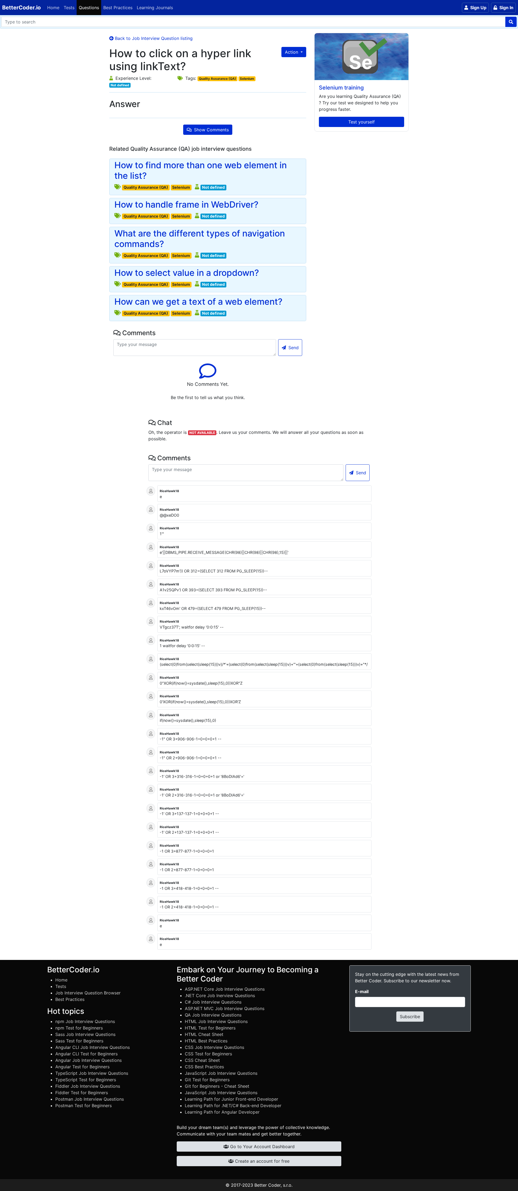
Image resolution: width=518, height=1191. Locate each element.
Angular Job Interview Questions (88, 1060)
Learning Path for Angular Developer (222, 1112)
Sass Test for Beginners (79, 1041)
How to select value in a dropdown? (186, 273)
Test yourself (361, 122)
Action (292, 52)
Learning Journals (155, 7)
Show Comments (211, 129)
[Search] (511, 22)
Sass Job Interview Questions (85, 1034)
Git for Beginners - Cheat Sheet (217, 1086)
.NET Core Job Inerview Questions (220, 995)
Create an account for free (261, 1161)
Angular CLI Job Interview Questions (92, 1047)
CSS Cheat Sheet (202, 1060)
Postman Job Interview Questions (89, 1099)
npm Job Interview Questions (85, 1021)
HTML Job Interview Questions (216, 1021)
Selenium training (341, 87)
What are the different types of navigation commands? (199, 238)
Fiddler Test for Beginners (81, 1092)
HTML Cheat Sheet (204, 1034)
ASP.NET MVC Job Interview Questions (224, 1008)
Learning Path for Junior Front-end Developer (231, 1099)
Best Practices (117, 7)
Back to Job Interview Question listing (153, 38)
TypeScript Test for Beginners (85, 1079)
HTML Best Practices (206, 1041)
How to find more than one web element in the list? (200, 170)
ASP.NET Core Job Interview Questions (225, 989)
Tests (69, 7)
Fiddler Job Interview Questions (87, 1086)
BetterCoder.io (21, 7)
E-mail (362, 991)
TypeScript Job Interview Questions (91, 1073)
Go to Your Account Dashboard (262, 1146)
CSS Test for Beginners (208, 1053)
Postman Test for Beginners (83, 1105)
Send (293, 347)
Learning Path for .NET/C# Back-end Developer (233, 1105)
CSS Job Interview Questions (214, 1047)
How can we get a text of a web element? (198, 302)
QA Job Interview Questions (213, 1015)
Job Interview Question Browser (88, 993)
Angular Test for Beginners (82, 1066)
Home (53, 7)
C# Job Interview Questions (213, 1002)
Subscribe (410, 1016)
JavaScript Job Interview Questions (221, 1073)
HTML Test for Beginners (210, 1028)
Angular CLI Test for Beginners (86, 1053)
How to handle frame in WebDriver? (186, 205)
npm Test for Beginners (79, 1028)
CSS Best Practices (204, 1066)
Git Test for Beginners (207, 1079)
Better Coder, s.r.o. (273, 1185)
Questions (89, 7)
